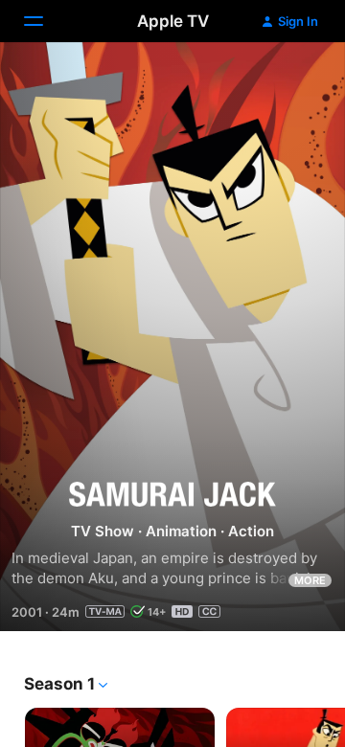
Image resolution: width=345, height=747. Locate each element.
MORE (310, 580)
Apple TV (173, 21)
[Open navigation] (45, 21)
